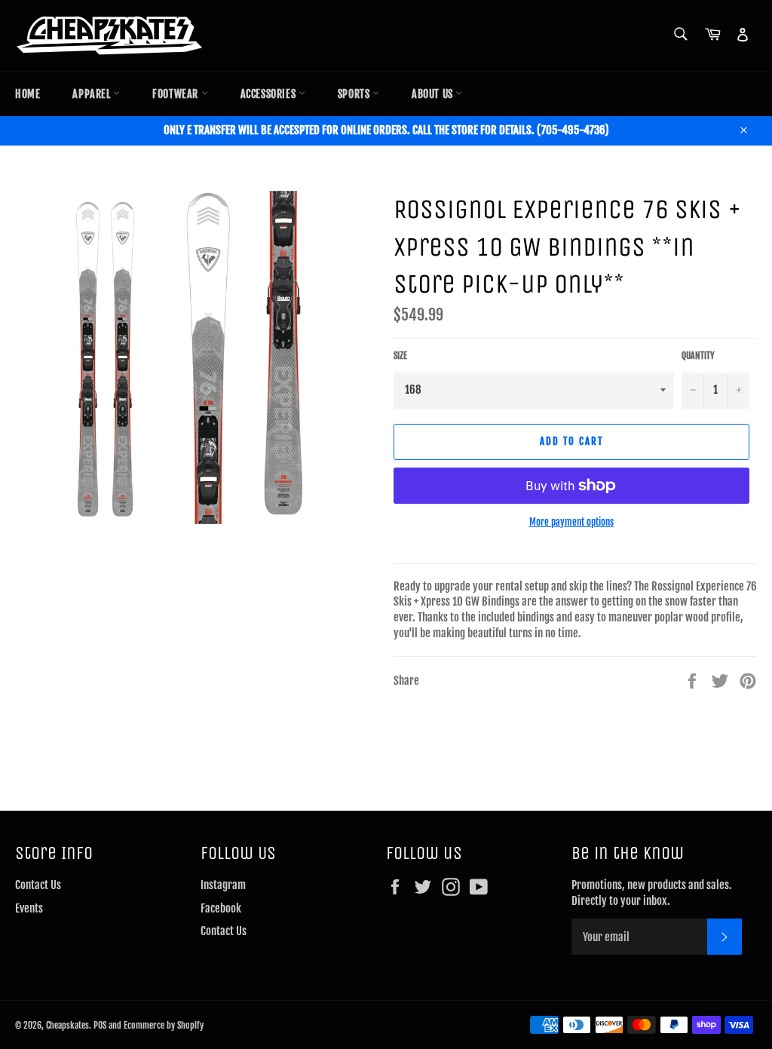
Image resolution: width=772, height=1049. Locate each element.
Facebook (221, 908)
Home (27, 93)
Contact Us (38, 885)
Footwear (176, 93)
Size (400, 355)
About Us (433, 93)
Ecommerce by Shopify (164, 1025)
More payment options (571, 522)
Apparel (92, 93)
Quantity (698, 355)
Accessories (269, 93)
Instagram (223, 885)
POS (99, 1025)
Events (29, 908)
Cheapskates (67, 1025)
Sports (355, 93)
